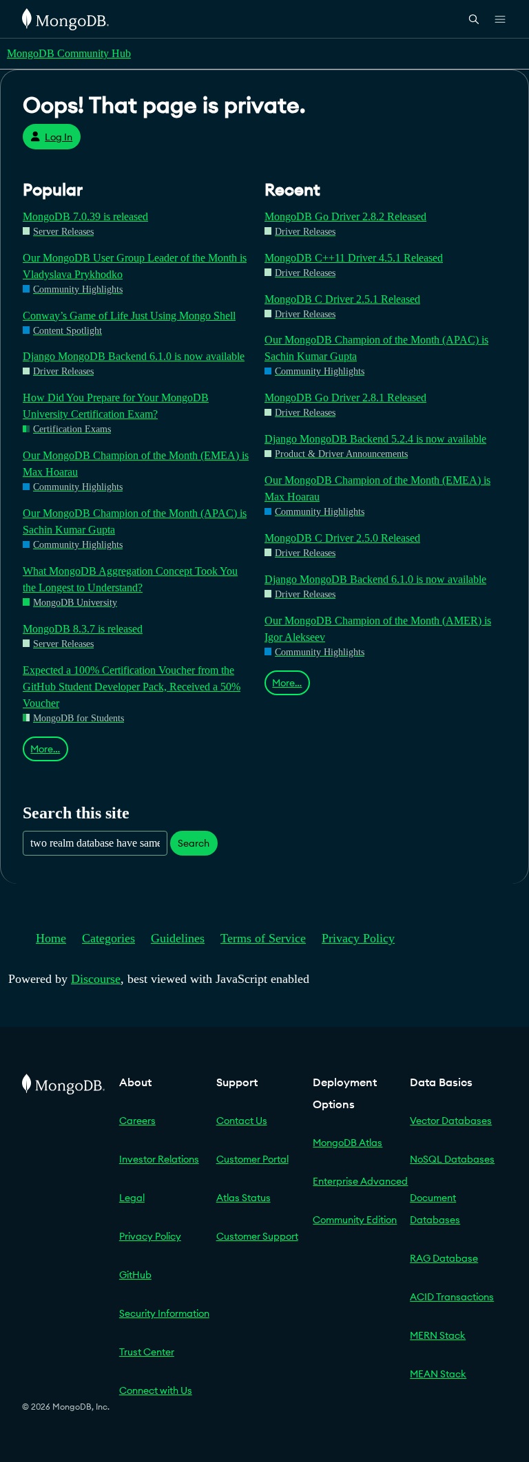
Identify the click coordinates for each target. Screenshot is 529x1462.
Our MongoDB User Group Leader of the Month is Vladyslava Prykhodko (135, 266)
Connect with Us (155, 1390)
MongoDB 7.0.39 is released (85, 216)
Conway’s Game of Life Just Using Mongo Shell (129, 315)
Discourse (96, 979)
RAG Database (444, 1258)
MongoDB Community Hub (69, 53)
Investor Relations (159, 1159)
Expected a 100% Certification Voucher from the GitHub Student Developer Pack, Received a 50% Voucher (131, 686)
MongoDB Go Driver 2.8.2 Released (345, 216)
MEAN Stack (438, 1374)
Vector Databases (451, 1120)
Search (193, 843)
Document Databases (435, 1208)
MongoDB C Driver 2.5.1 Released (342, 299)
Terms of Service (263, 938)
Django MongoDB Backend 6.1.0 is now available (134, 356)
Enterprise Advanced (360, 1181)
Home (51, 938)
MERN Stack (438, 1335)
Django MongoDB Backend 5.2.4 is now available (375, 439)
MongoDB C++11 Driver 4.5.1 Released (353, 258)
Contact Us (241, 1120)
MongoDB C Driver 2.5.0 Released (342, 538)
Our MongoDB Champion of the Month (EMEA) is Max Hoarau (136, 463)
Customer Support (257, 1236)
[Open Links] (500, 19)
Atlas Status (243, 1197)
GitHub (135, 1275)
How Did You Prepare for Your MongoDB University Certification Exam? (116, 406)
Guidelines (178, 938)
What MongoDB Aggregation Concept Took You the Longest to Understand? (130, 579)
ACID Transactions (452, 1297)
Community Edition (355, 1220)
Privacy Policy (358, 938)
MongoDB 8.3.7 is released (83, 629)
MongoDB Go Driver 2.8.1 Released (345, 397)
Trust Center (146, 1352)
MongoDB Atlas (347, 1142)
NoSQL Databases (452, 1159)
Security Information (164, 1313)
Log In (58, 137)
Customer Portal (252, 1159)
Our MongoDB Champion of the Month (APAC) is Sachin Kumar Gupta (135, 521)
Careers (137, 1120)
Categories (108, 938)
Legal (132, 1197)
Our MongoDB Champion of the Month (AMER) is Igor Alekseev (377, 629)
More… (45, 749)
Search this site (76, 812)
